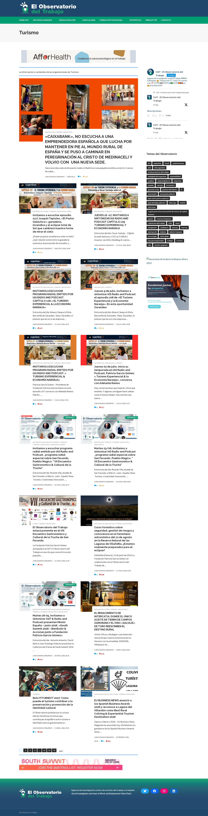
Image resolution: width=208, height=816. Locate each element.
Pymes (150, 219)
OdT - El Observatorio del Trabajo (166, 99)
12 (44, 750)
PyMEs (45, 211)
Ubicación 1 (45, 444)
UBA (149, 245)
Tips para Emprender (156, 241)
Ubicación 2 (67, 132)
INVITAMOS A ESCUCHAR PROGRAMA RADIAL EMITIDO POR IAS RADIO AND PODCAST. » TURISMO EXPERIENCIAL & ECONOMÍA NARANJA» (53, 373)
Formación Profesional (111, 20)
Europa (160, 185)
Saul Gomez (152, 228)
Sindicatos (164, 228)
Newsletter (151, 20)
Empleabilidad (175, 176)
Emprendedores (163, 181)
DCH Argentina (159, 168)
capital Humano (178, 163)
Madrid (182, 203)
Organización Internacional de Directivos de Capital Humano (167, 213)
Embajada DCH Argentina (157, 176)
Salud (177, 223)
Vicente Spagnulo (161, 245)
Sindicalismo (88, 20)
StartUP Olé (152, 232)
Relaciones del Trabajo (156, 223)
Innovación (50, 132)
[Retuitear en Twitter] (154, 92)
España (151, 185)
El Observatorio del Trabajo (158, 172)
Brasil (167, 163)
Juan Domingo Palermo (156, 203)
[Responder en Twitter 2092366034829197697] (149, 116)
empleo (151, 181)
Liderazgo (172, 203)
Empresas (177, 181)
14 (54, 750)
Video (69, 211)
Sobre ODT (24, 20)
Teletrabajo (164, 236)
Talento (163, 232)
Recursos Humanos (42, 20)
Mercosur (152, 207)
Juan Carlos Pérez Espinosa (158, 198)
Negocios (108, 694)
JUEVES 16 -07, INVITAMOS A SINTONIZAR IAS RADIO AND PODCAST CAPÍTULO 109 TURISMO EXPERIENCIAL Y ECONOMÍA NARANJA (111, 222)
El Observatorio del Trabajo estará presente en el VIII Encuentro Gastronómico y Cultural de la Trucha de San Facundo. (50, 534)
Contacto (166, 20)
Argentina (157, 163)
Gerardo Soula (153, 190)
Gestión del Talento (169, 190)
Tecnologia (152, 236)
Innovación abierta (167, 194)
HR (182, 190)
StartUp (175, 228)
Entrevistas (135, 20)
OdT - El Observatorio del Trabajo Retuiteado (173, 92)
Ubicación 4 (55, 444)
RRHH (170, 223)
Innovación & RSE (67, 20)
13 (49, 750)
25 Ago (155, 105)
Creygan (33, 812)
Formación (170, 185)
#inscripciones (154, 111)
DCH (149, 168)
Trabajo (63, 442)
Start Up (184, 228)
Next (61, 751)
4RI (149, 163)
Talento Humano (176, 232)
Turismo (58, 132)
